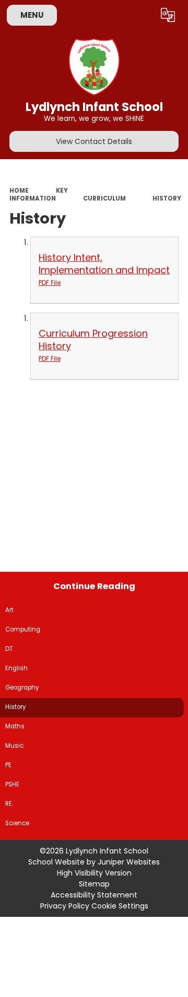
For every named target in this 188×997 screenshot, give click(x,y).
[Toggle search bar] (143, 15)
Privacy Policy (64, 906)
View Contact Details (94, 141)
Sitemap (94, 884)
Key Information (38, 194)
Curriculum (104, 198)
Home (19, 190)
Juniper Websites (129, 862)
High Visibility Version (94, 873)
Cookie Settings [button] (119, 906)
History (166, 198)
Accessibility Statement (94, 895)
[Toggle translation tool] (168, 15)
